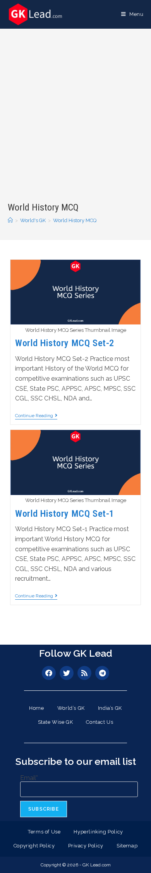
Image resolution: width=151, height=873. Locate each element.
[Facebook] (49, 673)
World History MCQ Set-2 (64, 343)
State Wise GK (55, 722)
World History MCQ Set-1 (64, 513)
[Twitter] (67, 673)
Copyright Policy (34, 846)
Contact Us (99, 722)
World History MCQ (74, 220)
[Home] (10, 220)
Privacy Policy (85, 846)
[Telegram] (102, 673)
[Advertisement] (75, 121)
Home (36, 708)
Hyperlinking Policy (98, 832)
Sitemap (127, 846)
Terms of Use (44, 832)
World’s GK (71, 708)
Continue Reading (36, 415)
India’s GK (110, 708)
